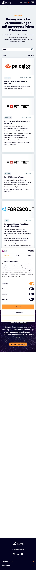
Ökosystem (6, 566)
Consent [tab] (6, 255)
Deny (18, 318)
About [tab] (29, 255)
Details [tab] (18, 255)
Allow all (18, 307)
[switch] (31, 288)
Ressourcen (12, 7)
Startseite (5, 7)
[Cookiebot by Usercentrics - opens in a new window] (26, 251)
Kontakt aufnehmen (18, 344)
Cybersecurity (7, 561)
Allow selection (18, 312)
